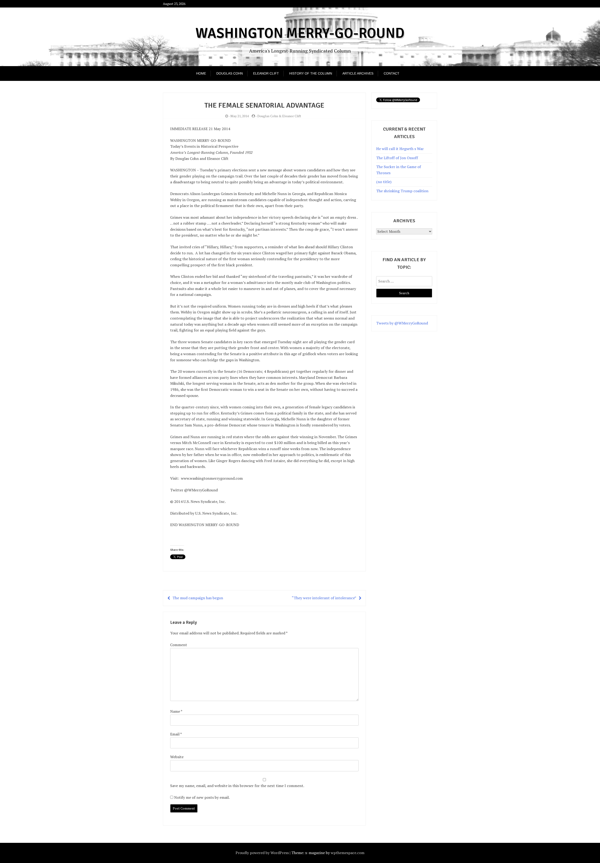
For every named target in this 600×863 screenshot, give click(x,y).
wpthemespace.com (347, 852)
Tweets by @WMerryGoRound (402, 323)
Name (176, 711)
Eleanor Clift (266, 73)
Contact (391, 73)
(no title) (383, 181)
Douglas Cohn (229, 73)
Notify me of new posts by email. (202, 797)
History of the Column (310, 73)
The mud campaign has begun (197, 597)
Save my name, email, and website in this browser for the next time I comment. (237, 785)
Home (201, 73)
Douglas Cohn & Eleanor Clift (279, 116)
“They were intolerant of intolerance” (324, 597)
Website (177, 756)
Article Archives (357, 73)
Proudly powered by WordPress (262, 852)
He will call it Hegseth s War (400, 148)
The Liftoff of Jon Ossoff (397, 157)
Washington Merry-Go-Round (300, 33)
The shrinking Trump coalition (402, 190)
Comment (178, 644)
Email (176, 734)
